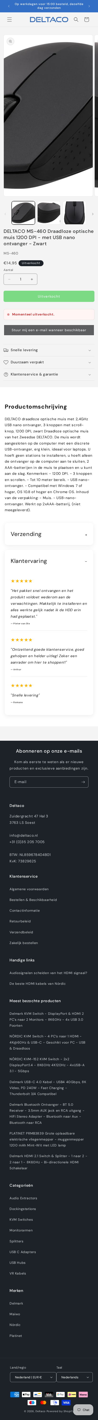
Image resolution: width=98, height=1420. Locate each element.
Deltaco (40, 1411)
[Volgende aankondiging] (89, 6)
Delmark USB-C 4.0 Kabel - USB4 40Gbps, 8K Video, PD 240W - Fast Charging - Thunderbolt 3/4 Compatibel (48, 1088)
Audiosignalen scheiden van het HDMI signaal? (48, 973)
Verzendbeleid (21, 932)
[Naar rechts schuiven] (93, 214)
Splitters (16, 1241)
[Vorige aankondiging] (9, 6)
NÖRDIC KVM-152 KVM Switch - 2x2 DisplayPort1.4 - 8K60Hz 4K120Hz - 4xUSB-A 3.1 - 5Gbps (47, 1065)
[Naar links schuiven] (5, 214)
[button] (9, 19)
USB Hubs (18, 1262)
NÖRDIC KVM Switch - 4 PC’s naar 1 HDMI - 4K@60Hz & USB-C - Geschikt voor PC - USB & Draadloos (47, 1042)
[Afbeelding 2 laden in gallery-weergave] (49, 213)
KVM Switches (21, 1219)
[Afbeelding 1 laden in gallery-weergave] (23, 213)
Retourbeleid (20, 921)
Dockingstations (23, 1209)
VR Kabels (18, 1273)
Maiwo (15, 1314)
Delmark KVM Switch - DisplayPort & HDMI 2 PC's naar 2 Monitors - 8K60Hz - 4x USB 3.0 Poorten (47, 1019)
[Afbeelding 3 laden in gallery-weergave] (74, 213)
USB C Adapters (23, 1252)
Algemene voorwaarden (29, 889)
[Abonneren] (83, 782)
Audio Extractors (23, 1198)
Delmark (16, 1303)
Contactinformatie (25, 910)
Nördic (15, 1325)
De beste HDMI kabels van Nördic (38, 983)
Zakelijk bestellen (24, 943)
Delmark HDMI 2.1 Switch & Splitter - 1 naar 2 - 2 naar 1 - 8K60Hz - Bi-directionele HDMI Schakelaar (48, 1162)
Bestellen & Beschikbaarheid (33, 900)
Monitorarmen (21, 1230)
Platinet (16, 1336)
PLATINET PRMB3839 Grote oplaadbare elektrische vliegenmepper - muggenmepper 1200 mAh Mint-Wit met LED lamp (47, 1139)
